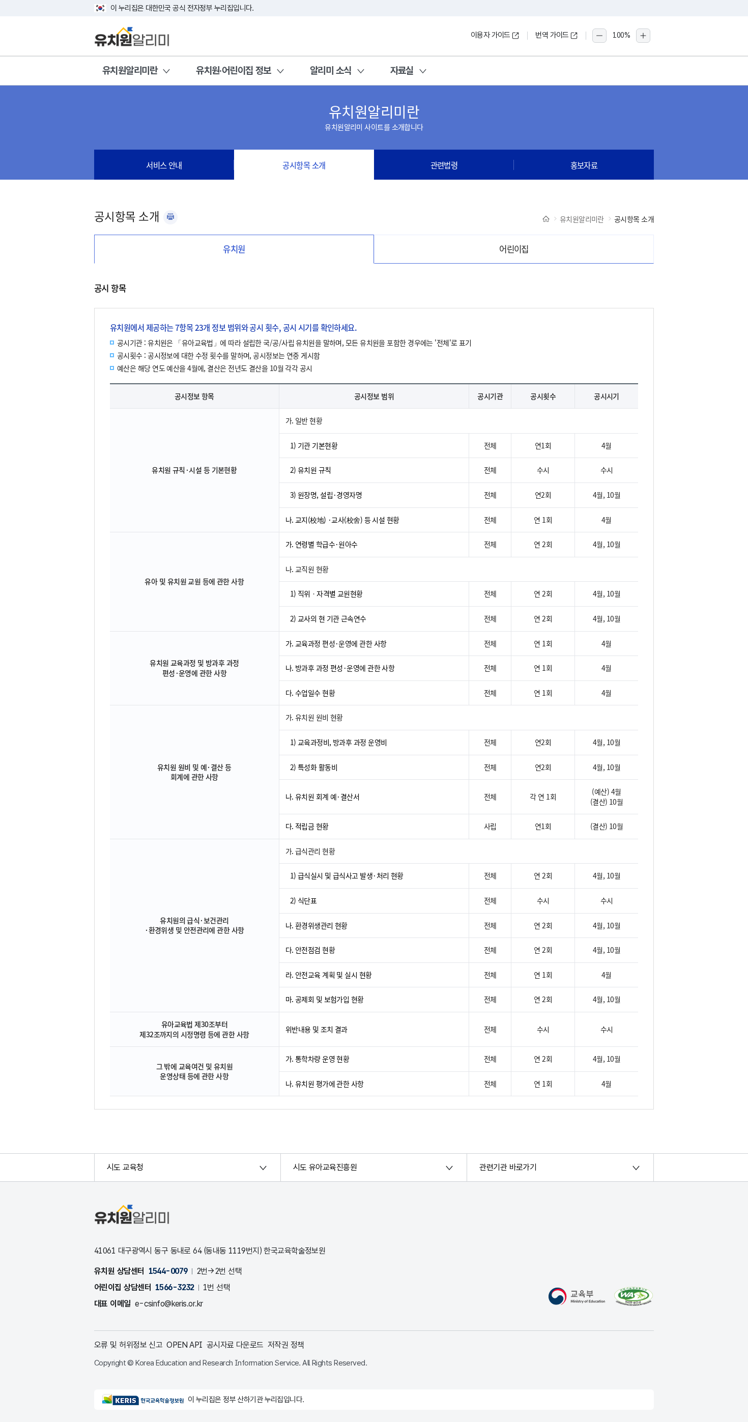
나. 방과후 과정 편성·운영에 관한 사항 (340, 668)
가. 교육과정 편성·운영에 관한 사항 (336, 643)
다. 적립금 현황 (307, 826)
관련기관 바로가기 (507, 1167)
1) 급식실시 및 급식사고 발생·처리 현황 (347, 875)
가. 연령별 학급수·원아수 (321, 544)
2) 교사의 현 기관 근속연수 (328, 618)
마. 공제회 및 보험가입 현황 (324, 999)
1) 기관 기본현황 (313, 445)
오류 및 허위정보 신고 (128, 1345)
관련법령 (444, 164)
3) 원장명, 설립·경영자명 (326, 495)
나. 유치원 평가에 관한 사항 (324, 1083)
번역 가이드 (552, 35)
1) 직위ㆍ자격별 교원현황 (326, 593)
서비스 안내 (164, 164)
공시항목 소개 (303, 164)
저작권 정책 (286, 1345)
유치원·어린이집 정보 (233, 70)
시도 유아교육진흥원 (325, 1167)
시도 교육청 (125, 1167)
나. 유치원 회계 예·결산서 (322, 796)
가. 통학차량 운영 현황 (317, 1059)
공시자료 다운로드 (235, 1345)
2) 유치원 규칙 (310, 470)
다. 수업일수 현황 (310, 693)
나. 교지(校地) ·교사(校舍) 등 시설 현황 (342, 520)
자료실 (402, 70)
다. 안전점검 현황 (310, 950)
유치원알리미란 (129, 70)
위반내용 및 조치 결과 (316, 1029)
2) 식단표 (303, 900)
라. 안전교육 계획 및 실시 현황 (328, 975)
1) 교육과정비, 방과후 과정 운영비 (338, 742)
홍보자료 (584, 164)
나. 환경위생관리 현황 (316, 925)
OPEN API (184, 1345)
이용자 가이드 (490, 35)
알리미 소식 (331, 70)
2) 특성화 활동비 (313, 767)
